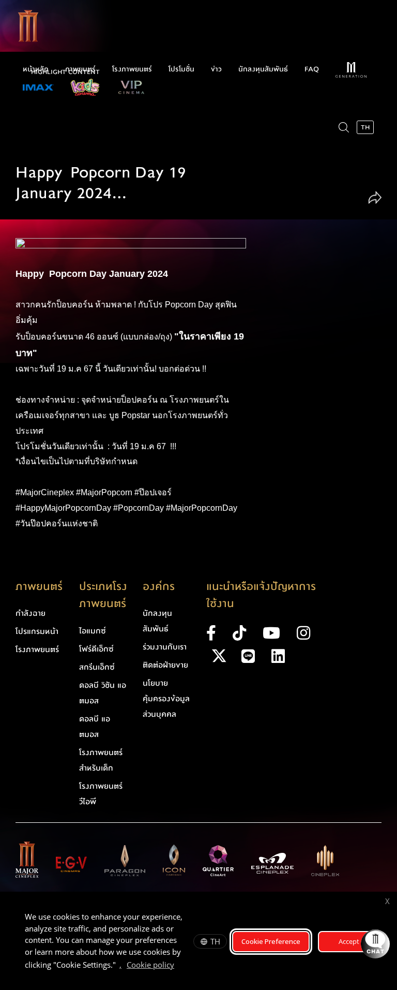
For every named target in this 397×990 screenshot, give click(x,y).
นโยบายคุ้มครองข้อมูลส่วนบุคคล (166, 698)
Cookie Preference (270, 941)
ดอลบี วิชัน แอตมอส (102, 692)
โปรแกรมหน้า (37, 631)
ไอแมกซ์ (92, 631)
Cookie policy (150, 964)
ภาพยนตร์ (80, 69)
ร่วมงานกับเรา (165, 647)
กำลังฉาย (30, 613)
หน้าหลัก (36, 69)
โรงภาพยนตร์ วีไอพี (101, 793)
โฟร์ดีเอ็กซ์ (96, 649)
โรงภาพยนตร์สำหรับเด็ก (101, 760)
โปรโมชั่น (181, 69)
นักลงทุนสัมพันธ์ (263, 69)
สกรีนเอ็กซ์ (97, 667)
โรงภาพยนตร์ (132, 69)
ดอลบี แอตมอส (94, 726)
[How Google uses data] (179, 966)
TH (215, 941)
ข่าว (216, 69)
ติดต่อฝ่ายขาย (165, 665)
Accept (349, 941)
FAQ (311, 69)
